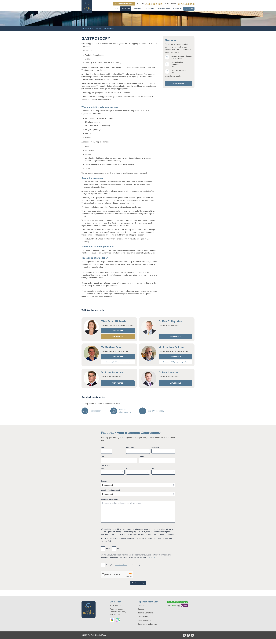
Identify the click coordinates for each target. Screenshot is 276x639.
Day (103, 468)
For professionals (163, 9)
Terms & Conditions (145, 613)
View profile (117, 330)
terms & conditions (121, 565)
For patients (149, 9)
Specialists (137, 9)
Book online (117, 336)
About (115, 9)
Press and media (144, 620)
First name (130, 447)
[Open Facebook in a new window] (188, 635)
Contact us (177, 9)
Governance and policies (147, 624)
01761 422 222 (153, 3)
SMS (118, 548)
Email (103, 456)
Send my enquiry (138, 583)
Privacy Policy (143, 617)
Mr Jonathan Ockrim (171, 347)
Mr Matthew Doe (111, 347)
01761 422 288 (186, 3)
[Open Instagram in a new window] (184, 635)
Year (153, 468)
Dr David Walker (168, 372)
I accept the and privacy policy (123, 565)
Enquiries (141, 605)
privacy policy (151, 557)
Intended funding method (110, 490)
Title (103, 447)
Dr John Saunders (112, 372)
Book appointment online (124, 4)
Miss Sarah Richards (113, 321)
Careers (141, 609)
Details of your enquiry (109, 499)
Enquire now (178, 83)
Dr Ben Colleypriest (171, 321)
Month (129, 468)
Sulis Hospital (86, 28)
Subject (104, 481)
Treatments (125, 9)
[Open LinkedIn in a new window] (192, 635)
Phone (142, 456)
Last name (155, 447)
